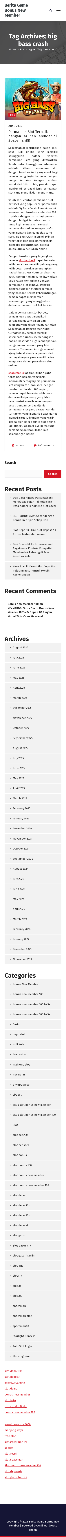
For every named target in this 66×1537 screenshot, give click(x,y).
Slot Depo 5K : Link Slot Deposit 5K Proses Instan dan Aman (34, 532)
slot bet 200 (20, 1135)
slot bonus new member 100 (31, 1185)
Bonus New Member (25, 984)
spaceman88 (16, 373)
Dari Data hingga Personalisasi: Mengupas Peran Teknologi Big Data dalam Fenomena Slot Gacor (34, 502)
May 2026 (18, 677)
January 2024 (21, 939)
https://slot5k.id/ (16, 1406)
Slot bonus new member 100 (23, 1465)
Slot (12, 115)
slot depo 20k (21, 1215)
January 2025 (21, 818)
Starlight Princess (24, 1336)
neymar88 (19, 1074)
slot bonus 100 (22, 1165)
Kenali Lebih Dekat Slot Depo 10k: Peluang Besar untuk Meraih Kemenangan (34, 570)
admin (20, 445)
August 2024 (20, 868)
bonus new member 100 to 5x (31, 1014)
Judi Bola (18, 1044)
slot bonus (20, 1155)
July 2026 (18, 657)
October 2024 (21, 848)
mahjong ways (14, 1430)
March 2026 (20, 697)
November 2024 (22, 838)
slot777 (17, 1275)
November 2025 (22, 718)
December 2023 (22, 949)
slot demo (11, 1388)
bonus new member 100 (28, 994)
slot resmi (11, 1453)
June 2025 (19, 768)
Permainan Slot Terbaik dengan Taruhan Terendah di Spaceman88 (32, 136)
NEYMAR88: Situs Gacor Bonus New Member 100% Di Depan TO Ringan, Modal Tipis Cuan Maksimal (31, 612)
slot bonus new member (28, 1175)
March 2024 (20, 919)
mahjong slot (21, 1064)
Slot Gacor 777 (22, 1245)
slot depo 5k (20, 1225)
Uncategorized (22, 1356)
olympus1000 (21, 1084)
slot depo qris (13, 1471)
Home (12, 49)
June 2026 (19, 667)
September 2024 (23, 858)
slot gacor (19, 1235)
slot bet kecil (27, 260)
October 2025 (21, 728)
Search (10, 462)
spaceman (19, 1306)
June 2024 (19, 888)
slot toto (10, 1400)
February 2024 (22, 929)
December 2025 (22, 707)
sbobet (17, 1094)
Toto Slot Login (22, 1346)
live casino (19, 1054)
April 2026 (19, 687)
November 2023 (22, 959)
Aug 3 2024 (15, 126)
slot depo (19, 1195)
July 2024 (18, 878)
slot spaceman (14, 1459)
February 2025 (21, 808)
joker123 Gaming (15, 1382)
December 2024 (22, 828)
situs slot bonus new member (32, 1104)
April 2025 (19, 788)
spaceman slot (22, 1316)
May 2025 (18, 778)
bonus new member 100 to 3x (31, 1004)
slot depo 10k (21, 1205)
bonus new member (17, 1394)
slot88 (17, 1285)
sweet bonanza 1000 (18, 1424)
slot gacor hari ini (24, 1255)
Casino (17, 1024)
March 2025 (20, 798)
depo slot (19, 1034)
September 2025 (23, 738)
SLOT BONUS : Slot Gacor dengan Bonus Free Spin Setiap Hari (33, 518)
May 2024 (18, 899)
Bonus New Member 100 (23, 604)
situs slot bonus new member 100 (34, 1114)
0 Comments (46, 445)
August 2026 (20, 647)
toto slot (10, 1436)
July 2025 (18, 758)
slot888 (17, 1295)
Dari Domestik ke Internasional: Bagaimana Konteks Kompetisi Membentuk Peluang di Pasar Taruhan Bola (33, 550)
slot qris (18, 1265)
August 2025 (20, 748)
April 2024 (19, 909)
